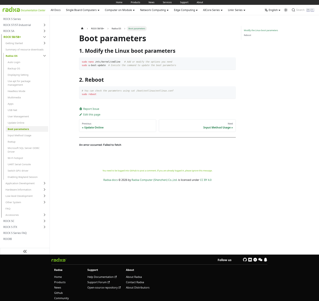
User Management (18, 116)
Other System (13, 202)
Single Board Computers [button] (81, 10)
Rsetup (11, 141)
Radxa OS (11, 55)
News (152, 2)
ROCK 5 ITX (10, 227)
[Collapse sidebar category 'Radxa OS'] (44, 56)
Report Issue (91, 109)
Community (61, 298)
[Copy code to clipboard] (231, 61)
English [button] (273, 10)
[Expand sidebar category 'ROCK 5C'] (44, 221)
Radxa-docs (110, 180)
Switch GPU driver (18, 170)
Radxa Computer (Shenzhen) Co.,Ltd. (154, 180)
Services (167, 2)
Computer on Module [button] (118, 10)
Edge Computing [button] (184, 10)
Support (184, 2)
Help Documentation (100, 277)
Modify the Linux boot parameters (261, 30)
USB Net (12, 110)
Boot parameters (18, 129)
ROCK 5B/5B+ (12, 37)
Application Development (20, 183)
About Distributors (138, 287)
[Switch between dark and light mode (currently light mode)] (285, 10)
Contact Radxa (135, 282)
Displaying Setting (18, 74)
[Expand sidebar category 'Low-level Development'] (44, 196)
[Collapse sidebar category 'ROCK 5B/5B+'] (44, 37)
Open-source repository (102, 287)
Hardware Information (18, 189)
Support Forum (97, 282)
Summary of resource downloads (24, 49)
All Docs (56, 10)
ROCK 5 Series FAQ (15, 233)
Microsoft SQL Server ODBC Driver (24, 149)
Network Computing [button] (153, 10)
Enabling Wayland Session (23, 177)
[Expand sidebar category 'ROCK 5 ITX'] (44, 227)
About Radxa (134, 277)
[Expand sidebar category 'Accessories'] (44, 215)
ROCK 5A (8, 31)
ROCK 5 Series (12, 19)
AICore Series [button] (211, 10)
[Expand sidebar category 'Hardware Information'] (44, 189)
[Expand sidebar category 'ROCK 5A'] (44, 31)
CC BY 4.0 (206, 180)
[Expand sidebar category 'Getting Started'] (44, 43)
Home (119, 2)
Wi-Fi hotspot (15, 158)
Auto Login (14, 62)
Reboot (247, 35)
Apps (10, 103)
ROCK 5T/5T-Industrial (17, 25)
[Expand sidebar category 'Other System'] (44, 202)
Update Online (16, 122)
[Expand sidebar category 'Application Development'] (44, 183)
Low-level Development (19, 196)
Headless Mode (16, 91)
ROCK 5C (8, 221)
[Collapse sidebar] (25, 251)
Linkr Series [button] (235, 10)
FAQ (7, 208)
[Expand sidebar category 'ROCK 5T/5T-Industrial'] (44, 25)
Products (135, 2)
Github (58, 293)
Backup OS (14, 68)
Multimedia (14, 97)
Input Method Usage (19, 135)
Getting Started (14, 43)
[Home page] (82, 28)
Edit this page (91, 114)
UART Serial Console (19, 164)
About (200, 2)
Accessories (12, 214)
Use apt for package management (19, 82)
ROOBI (7, 239)
